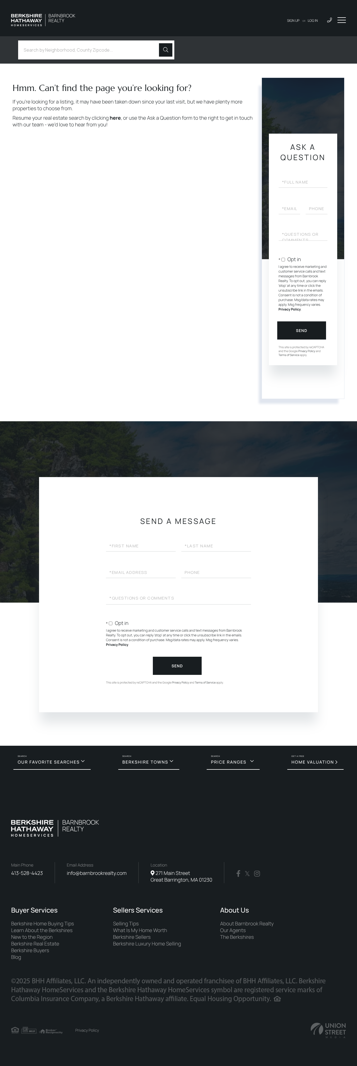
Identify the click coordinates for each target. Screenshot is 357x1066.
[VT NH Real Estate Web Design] (328, 1030)
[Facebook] (238, 874)
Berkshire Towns (145, 762)
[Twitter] (247, 874)
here (115, 118)
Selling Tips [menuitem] (126, 923)
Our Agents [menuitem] (233, 930)
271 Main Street (181, 876)
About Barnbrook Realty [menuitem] (247, 923)
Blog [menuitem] (16, 957)
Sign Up (293, 20)
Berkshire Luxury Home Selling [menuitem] (147, 943)
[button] (165, 50)
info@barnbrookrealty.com (97, 873)
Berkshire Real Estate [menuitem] (35, 943)
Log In (313, 20)
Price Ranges (228, 762)
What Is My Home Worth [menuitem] (140, 930)
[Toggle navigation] (341, 20)
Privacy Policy (290, 309)
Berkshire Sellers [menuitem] (132, 937)
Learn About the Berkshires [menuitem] (42, 930)
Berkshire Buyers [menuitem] (30, 950)
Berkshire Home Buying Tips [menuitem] (42, 923)
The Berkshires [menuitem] (237, 937)
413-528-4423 (27, 873)
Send (301, 330)
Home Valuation (312, 762)
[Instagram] (257, 874)
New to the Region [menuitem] (32, 937)
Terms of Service (289, 355)
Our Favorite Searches (48, 762)
